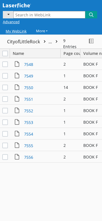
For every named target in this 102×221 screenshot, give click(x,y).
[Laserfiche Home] (24, 5)
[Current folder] (8, 14)
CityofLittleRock (30, 41)
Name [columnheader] (18, 53)
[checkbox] (5, 53)
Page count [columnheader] (71, 53)
